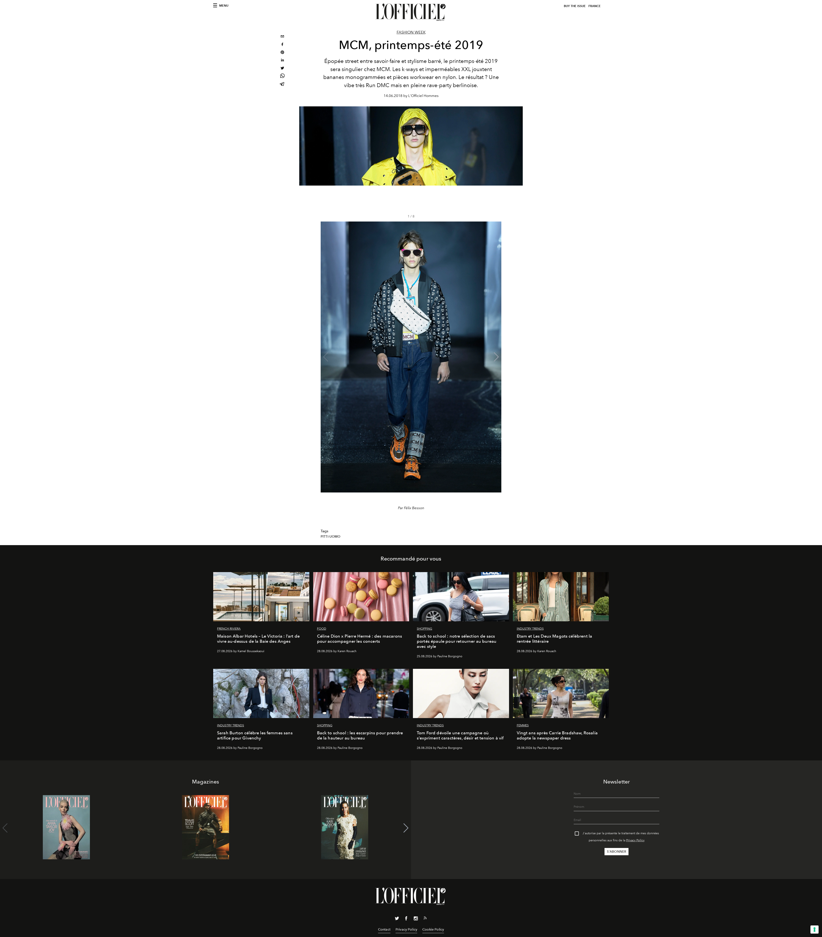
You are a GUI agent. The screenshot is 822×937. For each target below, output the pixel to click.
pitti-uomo (331, 536)
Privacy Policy (635, 840)
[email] (282, 37)
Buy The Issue (575, 6)
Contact (384, 929)
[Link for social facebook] (406, 919)
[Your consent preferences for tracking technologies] (814, 929)
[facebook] (282, 45)
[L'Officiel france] (411, 12)
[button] (496, 357)
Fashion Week (411, 32)
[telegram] (282, 84)
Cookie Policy (433, 929)
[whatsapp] (282, 76)
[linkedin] (282, 61)
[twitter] (282, 69)
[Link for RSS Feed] (425, 919)
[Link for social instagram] (416, 919)
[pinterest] (282, 53)
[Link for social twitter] (397, 919)
